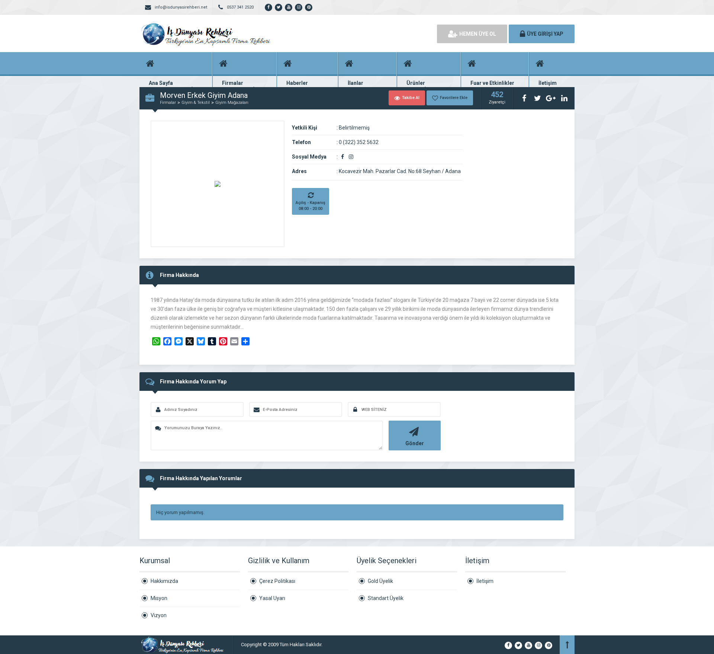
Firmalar (168, 102)
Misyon (159, 598)
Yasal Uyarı (272, 598)
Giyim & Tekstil (195, 102)
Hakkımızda (164, 581)
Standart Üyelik (385, 598)
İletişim (484, 581)
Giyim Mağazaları (231, 102)
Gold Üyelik (380, 581)
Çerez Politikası (277, 581)
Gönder (414, 443)
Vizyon (159, 615)
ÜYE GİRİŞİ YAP (545, 34)
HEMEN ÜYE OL (477, 34)
